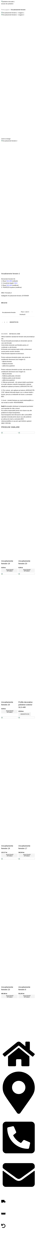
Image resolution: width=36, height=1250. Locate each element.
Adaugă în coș (13, 439)
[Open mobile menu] (32, 2)
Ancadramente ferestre (18, 9)
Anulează (22, 432)
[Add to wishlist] (3, 445)
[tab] (4, 451)
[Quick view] (24, 1101)
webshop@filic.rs (28, 518)
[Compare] (20, 1101)
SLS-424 (8, 402)
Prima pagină (5, 9)
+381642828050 (17, 520)
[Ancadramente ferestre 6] (26, 1037)
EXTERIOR (24, 413)
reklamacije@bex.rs (6, 538)
